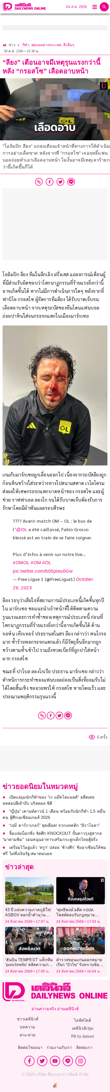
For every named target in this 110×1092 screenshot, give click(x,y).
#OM (36, 562)
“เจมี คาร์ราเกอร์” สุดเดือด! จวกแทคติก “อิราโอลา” (54, 825)
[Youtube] (55, 1061)
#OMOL (21, 562)
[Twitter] (59, 715)
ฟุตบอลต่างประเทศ (46, 45)
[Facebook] (50, 715)
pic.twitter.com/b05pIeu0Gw (43, 571)
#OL (46, 562)
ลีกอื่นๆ (68, 45)
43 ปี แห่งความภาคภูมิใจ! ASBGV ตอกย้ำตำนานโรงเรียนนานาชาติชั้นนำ (28, 915)
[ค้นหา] (104, 6)
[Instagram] (80, 1061)
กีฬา (26, 45)
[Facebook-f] (29, 1061)
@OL (21, 529)
